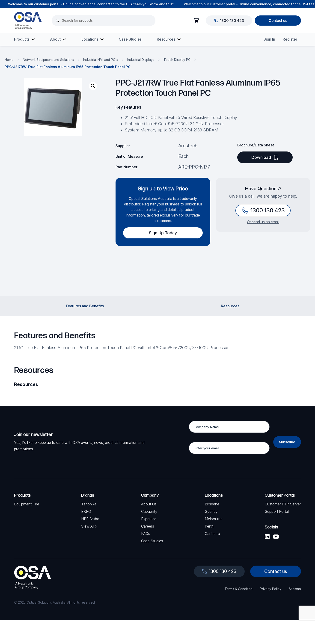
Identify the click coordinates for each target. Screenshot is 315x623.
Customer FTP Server (283, 504)
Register (290, 39)
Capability (149, 511)
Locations (89, 39)
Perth (209, 526)
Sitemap (295, 589)
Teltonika (88, 504)
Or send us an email (263, 222)
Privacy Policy (270, 589)
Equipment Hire (26, 504)
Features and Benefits (85, 306)
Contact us (278, 20)
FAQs (145, 533)
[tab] (85, 306)
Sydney (211, 511)
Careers (147, 526)
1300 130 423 (232, 20)
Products (22, 39)
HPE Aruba (90, 518)
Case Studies (130, 39)
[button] (93, 86)
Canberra (212, 533)
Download (261, 157)
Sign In (269, 39)
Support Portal (277, 511)
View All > (89, 526)
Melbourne (214, 518)
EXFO (86, 511)
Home (9, 60)
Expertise (148, 518)
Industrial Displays (140, 60)
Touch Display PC (176, 60)
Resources (166, 39)
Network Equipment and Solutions (48, 60)
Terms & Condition (239, 589)
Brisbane (212, 504)
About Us (149, 504)
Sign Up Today (163, 232)
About (55, 39)
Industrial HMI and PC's (100, 60)
